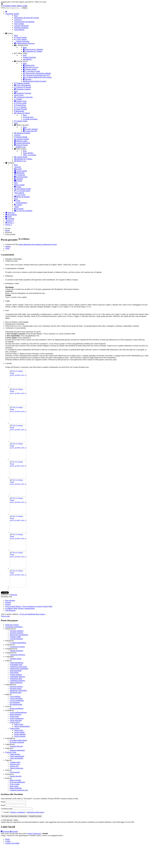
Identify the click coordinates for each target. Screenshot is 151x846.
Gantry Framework (34, 833)
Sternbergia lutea (15, 692)
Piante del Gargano (12, 625)
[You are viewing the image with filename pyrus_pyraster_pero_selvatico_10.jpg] (18, 550)
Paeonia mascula (15, 776)
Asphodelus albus (16, 678)
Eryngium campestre (17, 742)
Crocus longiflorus (16, 698)
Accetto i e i (23, 812)
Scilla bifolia (14, 672)
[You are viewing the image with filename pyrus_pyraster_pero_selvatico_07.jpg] (18, 496)
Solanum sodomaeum (17, 750)
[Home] (6, 12)
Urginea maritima (16, 674)
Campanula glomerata (17, 655)
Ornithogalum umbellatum (19, 668)
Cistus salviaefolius (16, 758)
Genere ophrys (15, 722)
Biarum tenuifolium (16, 708)
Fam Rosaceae (10, 610)
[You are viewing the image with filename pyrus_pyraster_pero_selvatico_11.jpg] (18, 568)
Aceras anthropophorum (18, 712)
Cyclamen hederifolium (18, 643)
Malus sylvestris (15, 780)
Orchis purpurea (19, 736)
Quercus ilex (14, 766)
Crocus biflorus (15, 696)
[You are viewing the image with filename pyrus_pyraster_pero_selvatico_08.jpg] (18, 514)
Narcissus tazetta (15, 688)
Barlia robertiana (15, 714)
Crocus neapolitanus (17, 700)
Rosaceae (14, 595)
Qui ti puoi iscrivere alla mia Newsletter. (14, 816)
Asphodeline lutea (16, 665)
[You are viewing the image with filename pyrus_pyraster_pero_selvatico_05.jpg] (18, 460)
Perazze (8, 604)
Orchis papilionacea (17, 718)
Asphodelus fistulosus (17, 680)
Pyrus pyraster (15, 784)
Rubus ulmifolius (16, 788)
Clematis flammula (16, 639)
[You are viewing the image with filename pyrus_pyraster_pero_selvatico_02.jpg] (18, 405)
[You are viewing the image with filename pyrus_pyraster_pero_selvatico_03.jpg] (18, 423)
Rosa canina (14, 786)
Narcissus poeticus (16, 686)
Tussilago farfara (15, 659)
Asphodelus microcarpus (18, 667)
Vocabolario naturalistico (14, 627)
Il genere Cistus (10, 752)
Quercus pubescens (16, 768)
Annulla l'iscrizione (35, 816)
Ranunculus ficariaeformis (19, 635)
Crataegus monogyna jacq (19, 790)
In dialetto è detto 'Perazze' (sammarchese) (20, 608)
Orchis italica (18, 730)
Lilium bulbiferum (16, 682)
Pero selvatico (10, 600)
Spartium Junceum (16, 746)
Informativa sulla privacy (35, 812)
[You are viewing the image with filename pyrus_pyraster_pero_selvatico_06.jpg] (18, 478)
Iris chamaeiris (15, 702)
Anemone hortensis (16, 633)
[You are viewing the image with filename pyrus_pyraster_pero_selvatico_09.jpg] (18, 532)
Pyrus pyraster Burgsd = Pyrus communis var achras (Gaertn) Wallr (28, 606)
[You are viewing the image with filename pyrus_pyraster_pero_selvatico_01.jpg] (18, 387)
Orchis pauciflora (16, 720)
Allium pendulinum (16, 663)
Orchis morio (14, 716)
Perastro (8, 602)
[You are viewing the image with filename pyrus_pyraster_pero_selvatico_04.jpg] (18, 441)
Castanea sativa (15, 762)
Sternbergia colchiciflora (18, 690)
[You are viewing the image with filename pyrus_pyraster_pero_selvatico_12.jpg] (18, 587)
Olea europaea (15, 772)
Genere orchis (14, 728)
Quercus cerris (15, 764)
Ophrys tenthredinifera (22, 726)
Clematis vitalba (15, 637)
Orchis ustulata (19, 732)
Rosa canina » (41, 614)
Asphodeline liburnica (17, 676)
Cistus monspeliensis (17, 756)
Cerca (3, 8)
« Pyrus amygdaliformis (27, 614)
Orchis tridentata (20, 734)
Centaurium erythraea (17, 647)
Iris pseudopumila (16, 704)
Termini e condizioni (17, 812)
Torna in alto (5, 616)
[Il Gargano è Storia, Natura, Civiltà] (14, 6)
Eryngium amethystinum (18, 740)
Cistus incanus (15, 754)
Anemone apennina (16, 631)
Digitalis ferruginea (16, 651)
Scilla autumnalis (16, 670)
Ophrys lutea (18, 724)
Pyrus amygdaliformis (17, 782)
